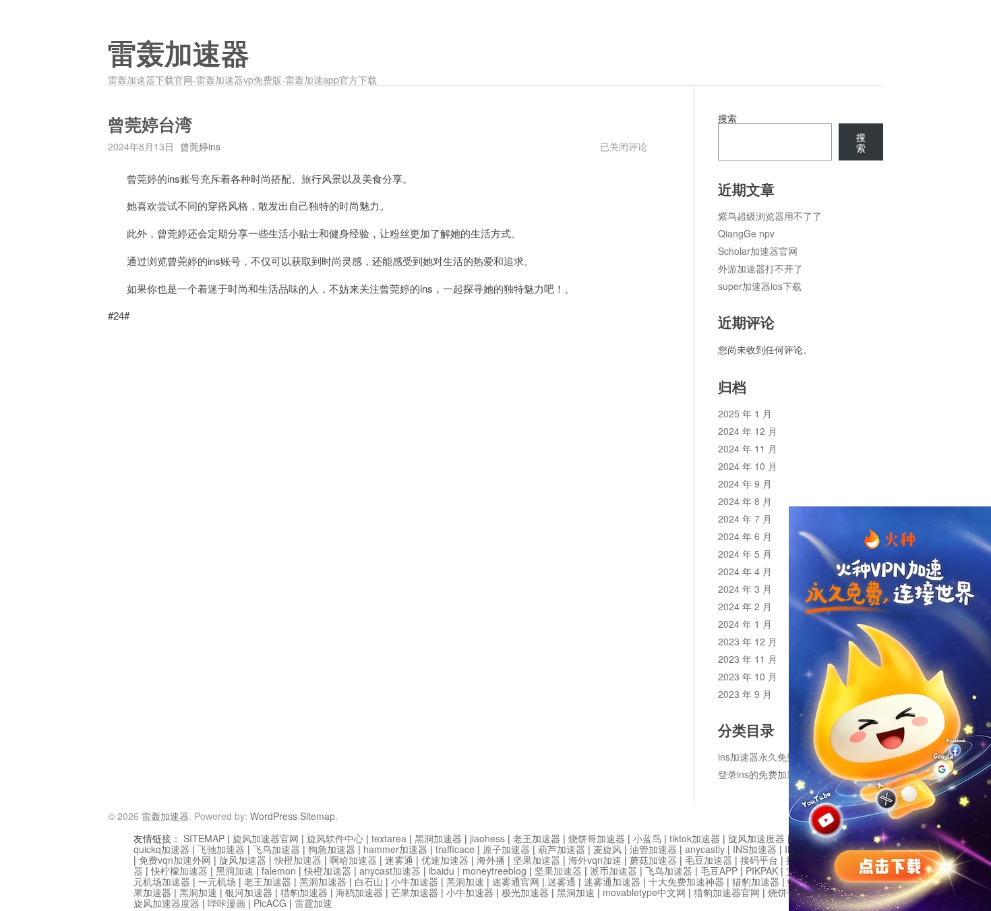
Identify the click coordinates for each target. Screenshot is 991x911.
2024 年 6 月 (745, 536)
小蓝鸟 (647, 838)
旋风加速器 (242, 859)
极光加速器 (525, 892)
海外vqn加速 (595, 859)
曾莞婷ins (200, 146)
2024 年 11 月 (747, 448)
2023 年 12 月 (747, 641)
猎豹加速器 (755, 881)
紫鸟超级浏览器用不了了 (770, 216)
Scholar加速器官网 (758, 251)
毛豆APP (719, 870)
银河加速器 (248, 892)
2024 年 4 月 (745, 571)
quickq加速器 (161, 849)
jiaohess (487, 838)
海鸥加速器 (359, 892)
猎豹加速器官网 (727, 892)
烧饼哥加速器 (596, 838)
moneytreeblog (494, 870)
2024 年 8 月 (745, 501)
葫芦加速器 (561, 849)
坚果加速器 (536, 859)
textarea (389, 838)
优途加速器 (445, 859)
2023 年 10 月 (747, 676)
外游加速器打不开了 (760, 268)
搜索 (727, 118)
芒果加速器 (414, 892)
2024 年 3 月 (745, 588)
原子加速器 (506, 849)
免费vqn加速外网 (175, 859)
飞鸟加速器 (276, 849)
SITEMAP (203, 838)
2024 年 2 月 (745, 606)
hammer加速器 (395, 849)
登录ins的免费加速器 (762, 774)
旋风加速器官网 (266, 838)
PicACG (270, 903)
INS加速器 (755, 849)
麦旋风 (607, 849)
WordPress (273, 816)
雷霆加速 (313, 903)
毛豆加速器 (708, 859)
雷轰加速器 (178, 54)
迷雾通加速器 (612, 881)
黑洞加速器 (438, 838)
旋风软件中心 (335, 838)
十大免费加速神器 (686, 881)
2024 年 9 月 (745, 483)
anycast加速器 (390, 870)
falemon (279, 870)
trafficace (455, 849)
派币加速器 (613, 870)
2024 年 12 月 (747, 431)
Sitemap (317, 816)
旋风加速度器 (756, 838)
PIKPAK (762, 870)
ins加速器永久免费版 (762, 756)
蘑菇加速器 (653, 859)
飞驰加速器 (221, 849)
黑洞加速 (234, 870)
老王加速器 (536, 838)
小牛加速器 (414, 881)
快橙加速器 (298, 859)
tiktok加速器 (694, 838)
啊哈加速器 (353, 859)
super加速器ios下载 (760, 286)
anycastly (705, 849)
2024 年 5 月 (745, 553)
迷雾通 (399, 859)
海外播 (491, 859)
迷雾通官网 (515, 881)
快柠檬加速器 (179, 870)
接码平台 (759, 859)
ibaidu (441, 870)
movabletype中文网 (644, 892)
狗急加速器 (331, 849)
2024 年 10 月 (747, 466)
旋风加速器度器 (166, 903)
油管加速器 (653, 849)
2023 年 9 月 (745, 694)
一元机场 (217, 881)
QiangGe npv (746, 233)
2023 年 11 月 (747, 659)
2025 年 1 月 (745, 413)
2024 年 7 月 (745, 518)
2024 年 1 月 (745, 623)
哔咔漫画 (226, 903)
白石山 (369, 881)
